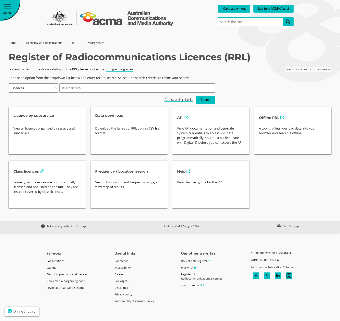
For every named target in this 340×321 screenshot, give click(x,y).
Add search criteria (178, 99)
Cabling (51, 267)
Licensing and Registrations (44, 43)
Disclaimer (121, 288)
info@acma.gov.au (119, 69)
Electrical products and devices (67, 274)
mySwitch (187, 267)
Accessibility (123, 267)
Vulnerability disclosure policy (134, 301)
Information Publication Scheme (272, 267)
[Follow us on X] (267, 275)
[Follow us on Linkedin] (278, 275)
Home (12, 43)
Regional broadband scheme (65, 288)
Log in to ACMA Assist (273, 8)
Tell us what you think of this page (64, 226)
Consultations (55, 261)
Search (205, 99)
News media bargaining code (65, 281)
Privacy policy (123, 294)
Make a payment (234, 8)
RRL (74, 43)
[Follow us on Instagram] (289, 275)
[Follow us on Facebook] (256, 275)
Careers (120, 274)
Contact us (121, 261)
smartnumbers (191, 285)
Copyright (121, 281)
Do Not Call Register (194, 261)
